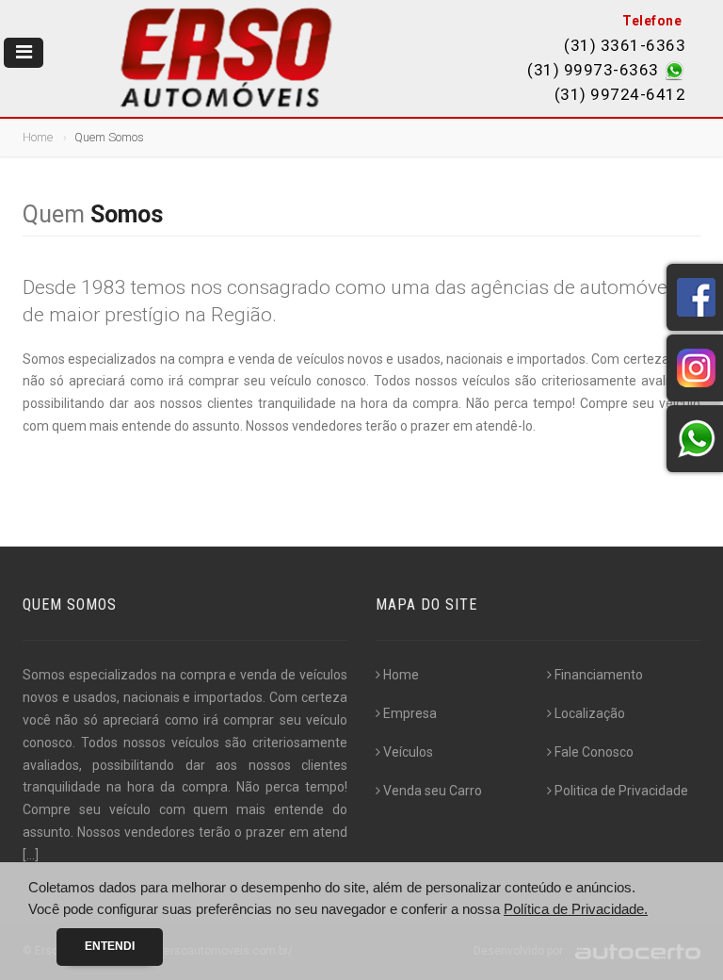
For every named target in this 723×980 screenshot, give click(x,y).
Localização (589, 713)
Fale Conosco (594, 752)
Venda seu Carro (432, 790)
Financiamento (598, 674)
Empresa (410, 713)
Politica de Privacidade (621, 790)
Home (38, 137)
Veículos (408, 752)
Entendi (110, 946)
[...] (31, 854)
